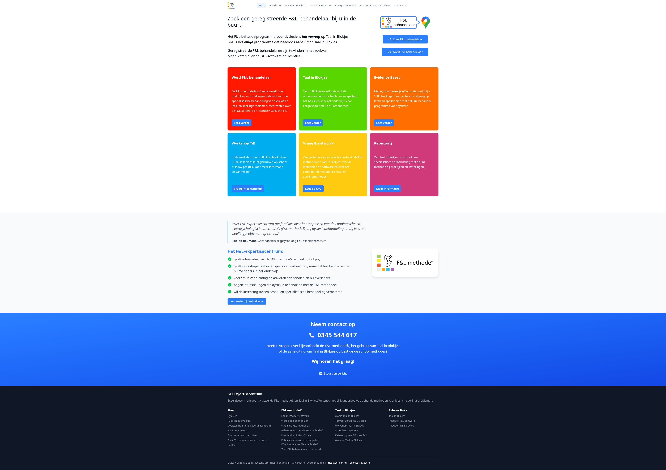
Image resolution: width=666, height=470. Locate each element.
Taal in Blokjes (345, 410)
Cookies (353, 462)
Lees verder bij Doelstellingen (247, 301)
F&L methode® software (295, 416)
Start (231, 410)
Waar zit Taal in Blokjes (348, 440)
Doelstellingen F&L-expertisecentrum (249, 425)
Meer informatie (387, 189)
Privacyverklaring (337, 462)
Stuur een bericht (335, 373)
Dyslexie (232, 416)
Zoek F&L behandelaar (407, 39)
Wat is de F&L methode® (295, 425)
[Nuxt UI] (231, 5)
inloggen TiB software (401, 425)
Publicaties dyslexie (239, 420)
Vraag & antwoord (238, 430)
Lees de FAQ (313, 189)
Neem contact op (333, 324)
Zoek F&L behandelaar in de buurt (247, 440)
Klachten (366, 462)
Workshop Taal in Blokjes (349, 425)
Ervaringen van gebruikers (243, 435)
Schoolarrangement (346, 430)
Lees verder (241, 123)
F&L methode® (291, 410)
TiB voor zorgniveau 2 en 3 (350, 420)
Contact (232, 445)
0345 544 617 (337, 335)
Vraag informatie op (248, 189)
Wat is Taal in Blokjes (347, 416)
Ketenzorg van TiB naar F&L (351, 435)
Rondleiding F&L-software (296, 435)
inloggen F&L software (402, 420)
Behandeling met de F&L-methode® (302, 430)
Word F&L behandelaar (407, 52)
